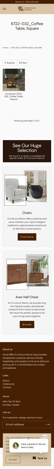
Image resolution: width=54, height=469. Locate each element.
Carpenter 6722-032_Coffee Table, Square (13, 96)
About (6, 380)
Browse (27, 324)
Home (5, 48)
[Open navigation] (4, 9)
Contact (7, 387)
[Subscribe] (47, 424)
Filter (24, 62)
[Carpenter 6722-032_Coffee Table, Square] (14, 80)
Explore (11, 62)
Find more (27, 236)
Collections (8, 384)
